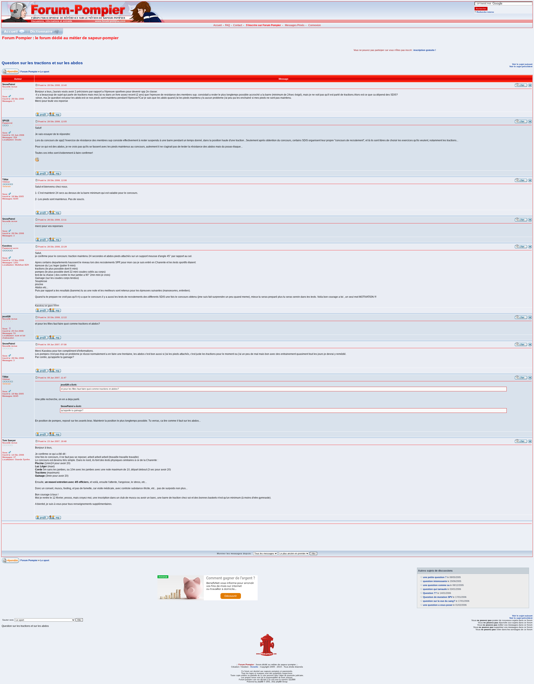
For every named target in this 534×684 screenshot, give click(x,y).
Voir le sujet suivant (522, 64)
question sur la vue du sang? (439, 601)
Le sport (44, 71)
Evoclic (254, 667)
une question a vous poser (437, 605)
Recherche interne (485, 12)
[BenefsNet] (207, 599)
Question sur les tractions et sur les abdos (42, 63)
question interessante (435, 581)
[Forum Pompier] (83, 21)
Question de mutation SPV (437, 597)
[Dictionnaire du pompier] (44, 31)
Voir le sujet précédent (520, 66)
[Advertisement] (51, 50)
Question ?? (430, 593)
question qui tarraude (435, 589)
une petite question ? (435, 577)
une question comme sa (436, 585)
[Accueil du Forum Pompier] (14, 31)
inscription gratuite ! (424, 50)
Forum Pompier (29, 71)
